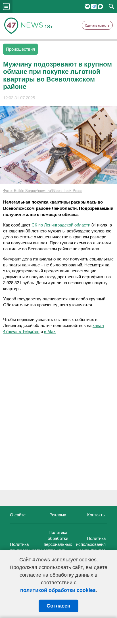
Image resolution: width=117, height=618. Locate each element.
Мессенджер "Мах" (100, 6)
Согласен (58, 606)
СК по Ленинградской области (61, 225)
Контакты (96, 515)
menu (6, 6)
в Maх (50, 331)
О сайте (18, 515)
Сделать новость (97, 25)
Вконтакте (87, 6)
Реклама (57, 515)
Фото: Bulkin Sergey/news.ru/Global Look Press (42, 190)
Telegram (94, 6)
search (111, 6)
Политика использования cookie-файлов (91, 544)
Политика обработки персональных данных (58, 541)
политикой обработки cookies (58, 590)
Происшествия (20, 49)
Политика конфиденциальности (31, 547)
